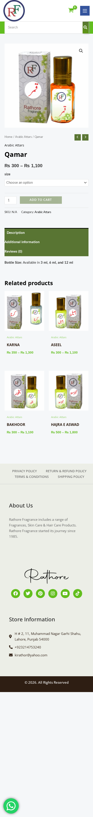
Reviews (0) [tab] (13, 251)
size (7, 174)
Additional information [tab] (22, 242)
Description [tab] (16, 233)
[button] (81, 51)
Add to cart (41, 200)
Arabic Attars (23, 137)
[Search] (85, 27)
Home (8, 137)
